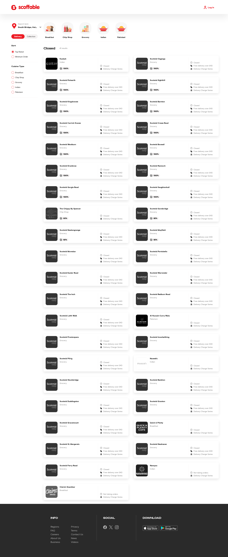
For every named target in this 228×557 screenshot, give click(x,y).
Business (55, 541)
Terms (74, 530)
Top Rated (19, 52)
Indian (17, 87)
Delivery (18, 36)
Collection (31, 36)
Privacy (75, 526)
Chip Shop (19, 77)
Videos (74, 541)
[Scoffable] (25, 9)
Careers (55, 534)
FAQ (53, 530)
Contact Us (77, 534)
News (74, 538)
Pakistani (19, 92)
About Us (56, 538)
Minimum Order (21, 57)
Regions (55, 526)
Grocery (18, 82)
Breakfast (19, 72)
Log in (211, 7)
